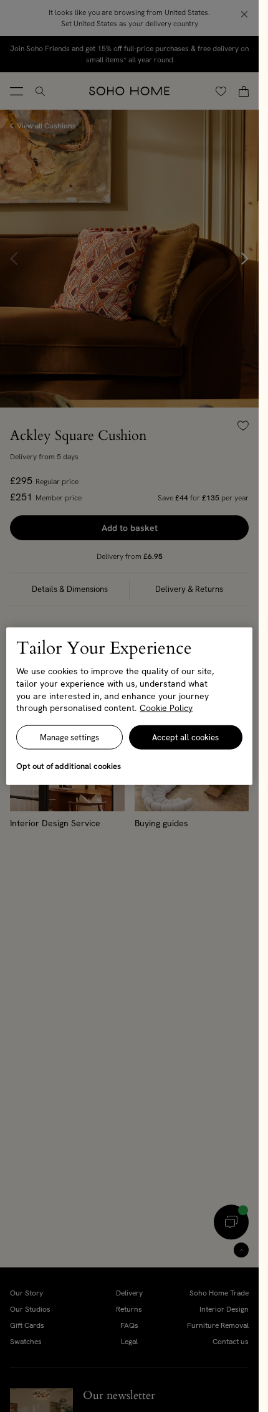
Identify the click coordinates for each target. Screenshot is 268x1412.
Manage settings (69, 737)
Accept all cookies (185, 737)
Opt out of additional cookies (68, 765)
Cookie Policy (166, 707)
